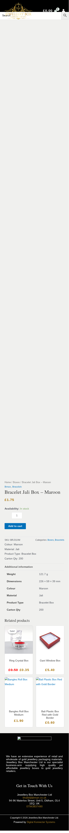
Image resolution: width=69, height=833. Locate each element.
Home (8, 482)
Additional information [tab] (19, 566)
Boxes (16, 482)
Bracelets (17, 486)
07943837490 (34, 806)
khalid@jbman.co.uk (34, 797)
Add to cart (15, 526)
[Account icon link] (63, 10)
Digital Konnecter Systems (41, 822)
